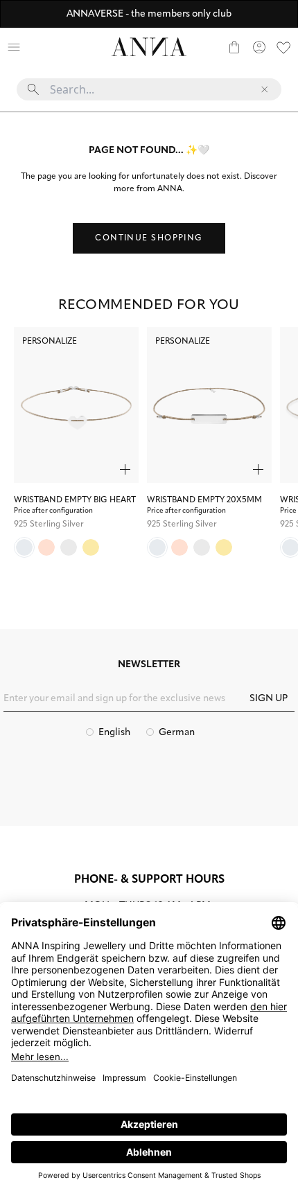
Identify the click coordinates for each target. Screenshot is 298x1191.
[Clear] (264, 89)
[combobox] (149, 95)
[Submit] (33, 89)
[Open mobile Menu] (14, 47)
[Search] (38, 47)
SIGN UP (268, 699)
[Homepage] (149, 46)
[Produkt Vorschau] (125, 469)
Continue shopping (148, 238)
